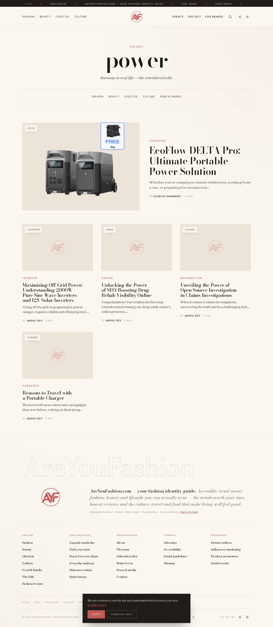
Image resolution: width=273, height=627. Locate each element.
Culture (81, 17)
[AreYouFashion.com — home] (50, 497)
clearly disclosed (189, 512)
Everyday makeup (81, 563)
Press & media (126, 570)
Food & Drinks (170, 96)
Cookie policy (97, 605)
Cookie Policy (52, 602)
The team (123, 549)
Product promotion (224, 556)
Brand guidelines (175, 556)
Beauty (45, 17)
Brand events (220, 563)
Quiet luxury (78, 577)
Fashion (28, 17)
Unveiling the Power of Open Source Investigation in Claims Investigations (208, 290)
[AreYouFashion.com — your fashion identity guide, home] (136, 16)
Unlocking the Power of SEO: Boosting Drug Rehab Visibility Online (127, 290)
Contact (122, 577)
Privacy (26, 602)
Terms (37, 602)
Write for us (125, 563)
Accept (96, 614)
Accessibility (172, 549)
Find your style (79, 549)
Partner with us (221, 543)
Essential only (121, 614)
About (121, 543)
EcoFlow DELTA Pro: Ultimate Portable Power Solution (194, 161)
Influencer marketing (226, 549)
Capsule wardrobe (82, 543)
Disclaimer (69, 602)
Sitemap (169, 563)
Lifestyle (63, 17)
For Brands (214, 17)
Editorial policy (127, 556)
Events (178, 17)
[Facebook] (193, 617)
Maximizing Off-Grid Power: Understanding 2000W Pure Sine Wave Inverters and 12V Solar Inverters (52, 293)
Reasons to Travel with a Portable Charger (47, 395)
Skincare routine (80, 570)
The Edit (194, 17)
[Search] (230, 17)
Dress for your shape (83, 556)
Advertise (170, 543)
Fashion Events (32, 584)
